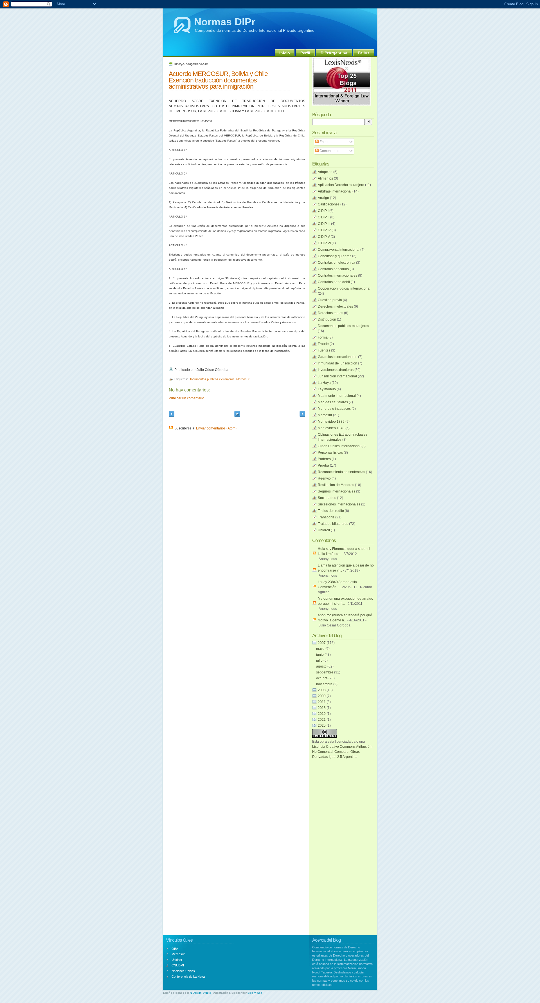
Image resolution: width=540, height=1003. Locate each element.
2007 (322, 643)
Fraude (323, 344)
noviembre (324, 684)
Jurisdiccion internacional (337, 376)
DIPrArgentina (334, 53)
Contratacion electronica (336, 263)
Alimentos (325, 178)
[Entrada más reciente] (171, 414)
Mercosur (242, 379)
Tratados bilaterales (333, 524)
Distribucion (327, 319)
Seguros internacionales (336, 491)
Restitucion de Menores (336, 485)
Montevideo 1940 (331, 428)
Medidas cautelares (333, 402)
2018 (322, 708)
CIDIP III (324, 224)
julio (319, 660)
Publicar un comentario (186, 398)
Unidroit (324, 530)
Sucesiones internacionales (339, 504)
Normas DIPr (224, 22)
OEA (175, 948)
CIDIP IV (324, 230)
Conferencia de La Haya (188, 976)
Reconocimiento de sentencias (341, 472)
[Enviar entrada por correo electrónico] (229, 370)
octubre (322, 678)
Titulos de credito (331, 511)
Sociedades (327, 498)
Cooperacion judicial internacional (344, 288)
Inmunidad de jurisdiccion (337, 363)
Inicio (284, 53)
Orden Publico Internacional (339, 446)
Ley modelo (327, 389)
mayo (320, 649)
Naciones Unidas (183, 971)
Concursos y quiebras (334, 256)
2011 (322, 702)
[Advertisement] (334, 843)
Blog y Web (255, 992)
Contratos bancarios (333, 269)
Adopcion (325, 172)
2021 (322, 720)
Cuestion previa (330, 300)
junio (320, 655)
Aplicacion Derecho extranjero (341, 185)
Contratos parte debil (334, 282)
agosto (321, 666)
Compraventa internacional (338, 250)
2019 (322, 714)
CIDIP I (323, 211)
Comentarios (329, 151)
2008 (322, 690)
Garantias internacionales (337, 357)
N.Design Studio (200, 992)
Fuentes (324, 350)
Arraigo (323, 198)
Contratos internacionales (337, 275)
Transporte (326, 517)
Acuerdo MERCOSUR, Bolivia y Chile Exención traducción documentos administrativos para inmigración (218, 80)
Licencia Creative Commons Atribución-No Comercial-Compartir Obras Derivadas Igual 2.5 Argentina (342, 752)
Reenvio (324, 478)
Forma (323, 337)
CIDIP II (323, 217)
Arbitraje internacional (335, 191)
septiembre (325, 672)
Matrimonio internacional (337, 396)
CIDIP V (324, 237)
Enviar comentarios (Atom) (216, 428)
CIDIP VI (324, 243)
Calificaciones (328, 204)
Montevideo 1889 (331, 422)
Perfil (305, 53)
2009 (322, 696)
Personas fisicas (330, 453)
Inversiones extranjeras (336, 370)
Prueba (323, 465)
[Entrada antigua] (302, 414)
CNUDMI (178, 965)
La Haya (324, 383)
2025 (322, 725)
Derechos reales (330, 313)
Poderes (324, 459)
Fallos (364, 53)
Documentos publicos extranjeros (212, 379)
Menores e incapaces (334, 409)
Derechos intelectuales (335, 306)
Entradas (326, 142)
